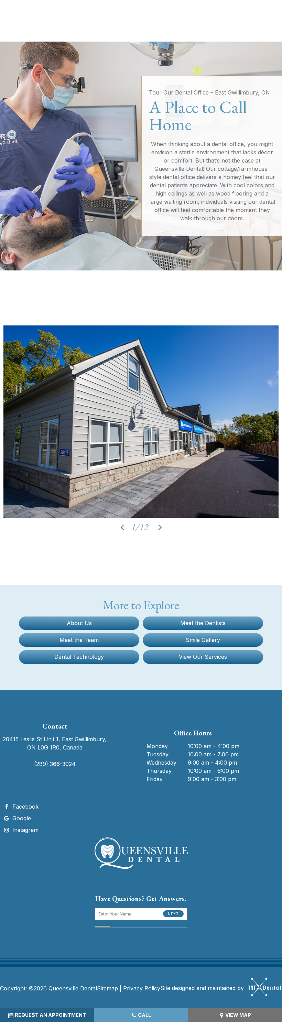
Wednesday (161, 762)
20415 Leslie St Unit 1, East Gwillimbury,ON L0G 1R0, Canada (55, 743)
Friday (155, 779)
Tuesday (158, 754)
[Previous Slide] (122, 527)
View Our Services (203, 656)
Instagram (25, 829)
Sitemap (107, 988)
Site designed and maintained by (203, 988)
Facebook (25, 806)
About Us (79, 623)
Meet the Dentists (203, 623)
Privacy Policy (141, 988)
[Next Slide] (160, 527)
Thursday (159, 770)
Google (21, 818)
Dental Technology (79, 656)
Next (173, 914)
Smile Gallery (203, 639)
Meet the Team (79, 639)
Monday (157, 746)
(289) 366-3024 (55, 763)
